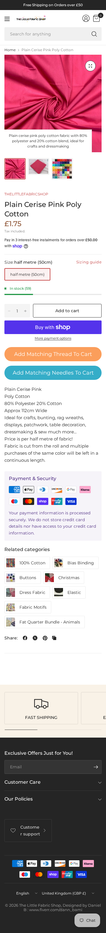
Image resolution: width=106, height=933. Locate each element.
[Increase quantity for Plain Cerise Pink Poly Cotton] (25, 311)
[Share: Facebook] (25, 638)
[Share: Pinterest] (45, 638)
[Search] (94, 34)
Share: (11, 638)
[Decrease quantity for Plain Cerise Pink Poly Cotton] (9, 311)
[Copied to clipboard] (54, 638)
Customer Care (22, 782)
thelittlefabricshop (26, 194)
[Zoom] (90, 66)
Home (10, 50)
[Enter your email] (96, 767)
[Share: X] (35, 638)
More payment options (53, 338)
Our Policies (18, 799)
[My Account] (86, 18)
